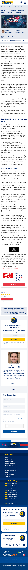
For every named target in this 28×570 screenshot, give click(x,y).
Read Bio (13, 383)
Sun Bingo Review (11, 488)
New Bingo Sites (9, 461)
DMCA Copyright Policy (11, 470)
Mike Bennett (8, 32)
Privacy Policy (19, 418)
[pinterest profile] (20, 545)
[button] (21, 2)
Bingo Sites (3, 6)
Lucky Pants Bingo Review (13, 486)
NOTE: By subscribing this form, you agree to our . (14, 343)
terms (5, 343)
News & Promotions (16, 6)
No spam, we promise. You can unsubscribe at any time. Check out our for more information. (14, 528)
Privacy (18, 566)
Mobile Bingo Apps (10, 463)
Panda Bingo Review (12, 503)
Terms (15, 566)
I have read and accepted (13, 418)
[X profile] (17, 545)
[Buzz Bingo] (8, 275)
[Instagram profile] (7, 545)
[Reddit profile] (13, 545)
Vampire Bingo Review (12, 483)
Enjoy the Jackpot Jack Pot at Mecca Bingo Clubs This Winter (14, 309)
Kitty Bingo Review (11, 490)
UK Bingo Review (11, 501)
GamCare (7, 552)
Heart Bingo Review (12, 492)
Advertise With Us (9, 474)
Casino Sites (8, 459)
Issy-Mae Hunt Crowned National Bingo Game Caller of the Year (14, 313)
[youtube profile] (24, 545)
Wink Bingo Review (12, 496)
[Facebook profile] (3, 545)
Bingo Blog (9, 6)
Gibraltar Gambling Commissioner (9, 268)
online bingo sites (5, 48)
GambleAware (10, 555)
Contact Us (10, 566)
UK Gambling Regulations (11, 465)
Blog (6, 472)
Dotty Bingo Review (12, 494)
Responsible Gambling (11, 468)
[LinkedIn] (19, 367)
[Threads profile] (10, 545)
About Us (7, 476)
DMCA (21, 552)
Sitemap (22, 566)
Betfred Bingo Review (12, 498)
